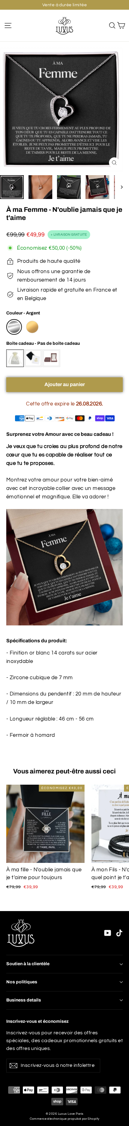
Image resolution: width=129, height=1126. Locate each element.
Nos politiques (21, 982)
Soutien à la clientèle (27, 963)
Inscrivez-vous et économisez (37, 1021)
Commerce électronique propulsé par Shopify (65, 1118)
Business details (23, 1000)
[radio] (14, 327)
